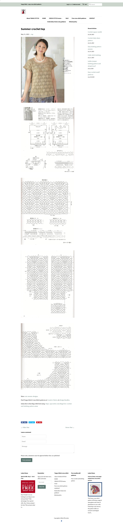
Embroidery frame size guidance (56, 22)
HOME (44, 18)
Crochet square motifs (95, 32)
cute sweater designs (31, 396)
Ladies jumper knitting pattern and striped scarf (94, 63)
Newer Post (68, 427)
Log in (68, 4)
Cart (86, 4)
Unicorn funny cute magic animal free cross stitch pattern (95, 478)
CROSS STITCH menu (55, 18)
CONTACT (92, 18)
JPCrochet (66, 518)
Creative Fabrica (52, 400)
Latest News (24, 473)
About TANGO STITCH (33, 18)
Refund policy (73, 22)
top (32, 34)
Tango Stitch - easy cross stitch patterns (31, 4)
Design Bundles (64, 400)
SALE (67, 18)
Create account (76, 4)
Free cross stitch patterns (79, 18)
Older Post (26, 427)
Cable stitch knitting (94, 55)
